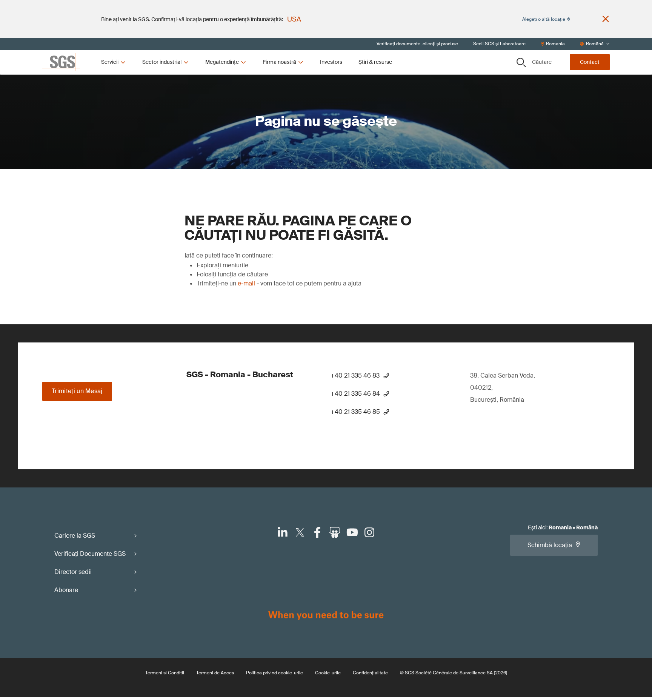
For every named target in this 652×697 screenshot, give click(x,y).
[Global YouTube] (352, 532)
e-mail (246, 283)
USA (294, 19)
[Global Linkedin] (282, 532)
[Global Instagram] (369, 532)
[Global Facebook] (317, 532)
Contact (590, 62)
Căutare (542, 62)
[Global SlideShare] (334, 532)
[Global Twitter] (300, 532)
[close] (605, 19)
